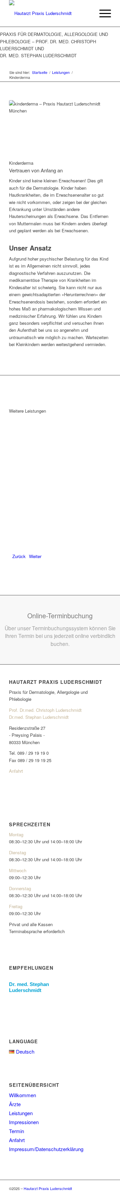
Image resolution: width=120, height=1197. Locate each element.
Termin (16, 1130)
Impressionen (24, 1121)
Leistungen (21, 1112)
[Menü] (102, 13)
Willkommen (22, 1095)
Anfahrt (16, 771)
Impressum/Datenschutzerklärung (46, 1148)
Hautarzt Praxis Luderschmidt (48, 1188)
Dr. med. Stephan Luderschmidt (29, 987)
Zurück (19, 556)
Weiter (35, 556)
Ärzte (15, 1103)
